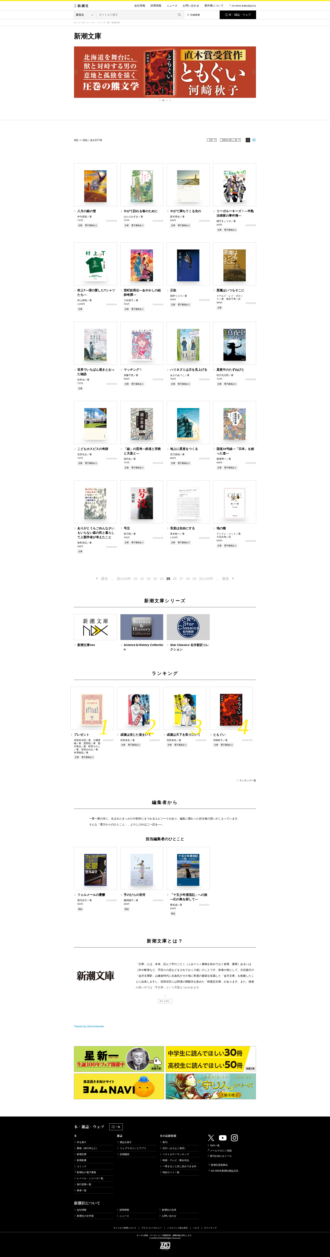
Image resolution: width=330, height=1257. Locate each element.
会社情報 (139, 5)
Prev (76, 72)
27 (181, 579)
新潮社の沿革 (169, 1209)
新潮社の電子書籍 (86, 1172)
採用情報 (155, 5)
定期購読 (124, 1154)
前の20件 (124, 579)
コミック (81, 1166)
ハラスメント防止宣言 (177, 1228)
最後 (225, 579)
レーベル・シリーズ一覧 (98, 22)
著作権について (214, 5)
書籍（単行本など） (87, 1148)
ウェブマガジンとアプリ (133, 1148)
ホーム (77, 22)
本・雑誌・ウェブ (240, 14)
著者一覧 (81, 1190)
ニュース (172, 5)
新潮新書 (81, 1160)
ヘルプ (196, 1228)
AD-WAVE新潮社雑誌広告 (224, 1170)
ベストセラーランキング (176, 1154)
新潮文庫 (81, 1154)
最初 (104, 579)
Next (253, 72)
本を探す (81, 1142)
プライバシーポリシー (151, 1228)
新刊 (165, 1142)
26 (175, 579)
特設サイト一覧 (171, 1172)
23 (155, 579)
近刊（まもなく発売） (175, 1148)
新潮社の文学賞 (85, 1215)
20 (136, 579)
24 (162, 579)
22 (149, 579)
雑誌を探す (126, 1142)
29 (194, 579)
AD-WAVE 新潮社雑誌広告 (244, 6)
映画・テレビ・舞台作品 (176, 1160)
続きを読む (165, 1001)
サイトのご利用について (124, 1228)
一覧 (118, 1126)
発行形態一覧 (84, 1184)
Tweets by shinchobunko (89, 1026)
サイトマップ (210, 1228)
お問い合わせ (191, 5)
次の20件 (206, 579)
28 (188, 579)
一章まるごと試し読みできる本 (179, 1166)
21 (142, 579)
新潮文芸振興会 (219, 1165)
